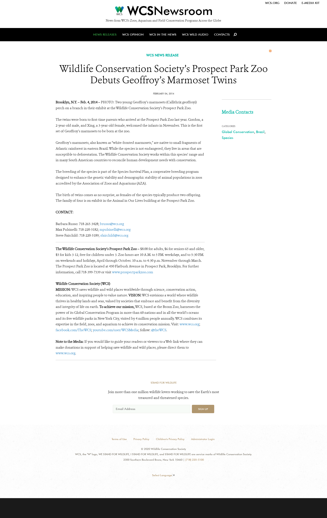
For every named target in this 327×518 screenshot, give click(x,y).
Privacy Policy (141, 439)
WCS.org (272, 3)
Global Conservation (238, 132)
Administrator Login (203, 439)
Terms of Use (119, 439)
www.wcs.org (189, 324)
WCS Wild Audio (195, 34)
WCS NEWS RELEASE (162, 55)
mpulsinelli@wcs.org (115, 229)
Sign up (203, 409)
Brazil (260, 132)
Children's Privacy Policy (170, 439)
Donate (290, 3)
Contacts (222, 34)
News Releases (105, 34)
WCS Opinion (133, 34)
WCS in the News (162, 34)
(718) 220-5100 (194, 459)
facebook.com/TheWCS (73, 330)
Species (227, 138)
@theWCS (158, 330)
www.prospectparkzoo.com (132, 272)
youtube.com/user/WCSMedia (115, 330)
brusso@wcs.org (112, 224)
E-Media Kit (310, 3)
